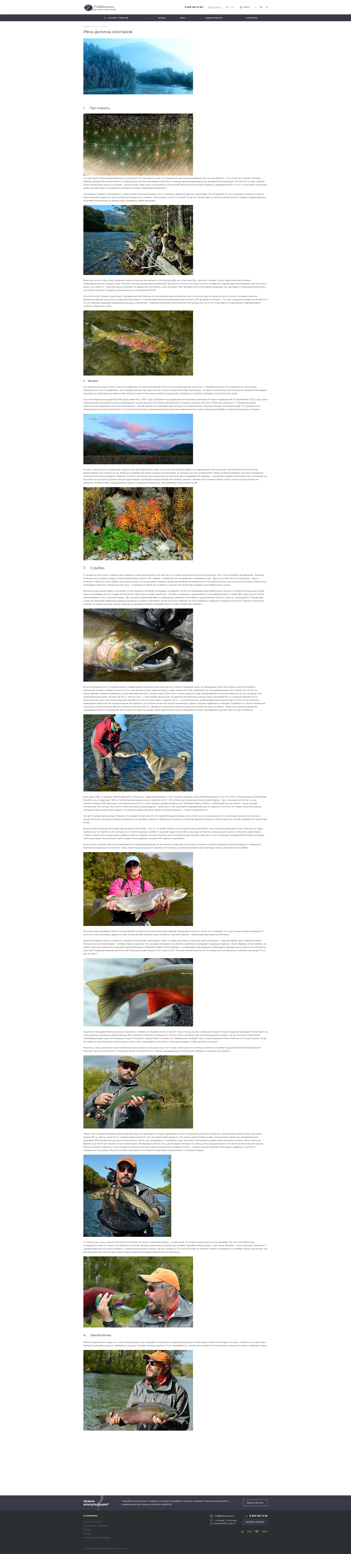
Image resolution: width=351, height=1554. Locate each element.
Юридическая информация (96, 1537)
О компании (90, 1515)
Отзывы (87, 1533)
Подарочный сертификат (95, 1525)
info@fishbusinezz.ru (225, 1516)
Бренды (87, 1529)
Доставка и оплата (92, 1521)
